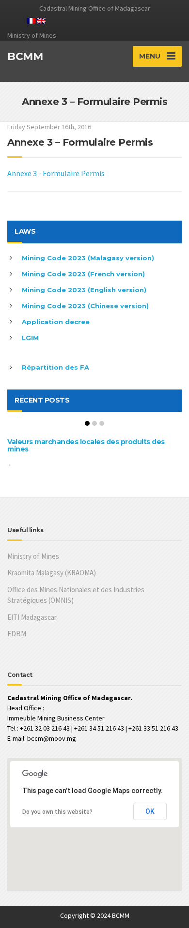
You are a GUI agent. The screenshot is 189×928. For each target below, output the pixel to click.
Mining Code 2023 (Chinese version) (85, 306)
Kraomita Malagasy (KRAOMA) (51, 572)
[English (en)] (41, 19)
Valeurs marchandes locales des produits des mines (86, 445)
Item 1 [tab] (87, 423)
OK (150, 811)
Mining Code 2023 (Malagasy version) (88, 258)
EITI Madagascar (32, 617)
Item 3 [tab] (101, 423)
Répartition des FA (55, 367)
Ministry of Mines (33, 556)
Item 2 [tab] (94, 423)
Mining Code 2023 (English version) (84, 290)
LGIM (30, 338)
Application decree (56, 322)
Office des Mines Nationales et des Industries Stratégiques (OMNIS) (75, 595)
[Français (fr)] (31, 19)
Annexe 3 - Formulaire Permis (56, 173)
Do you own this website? (57, 811)
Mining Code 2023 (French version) (83, 274)
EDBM (16, 633)
